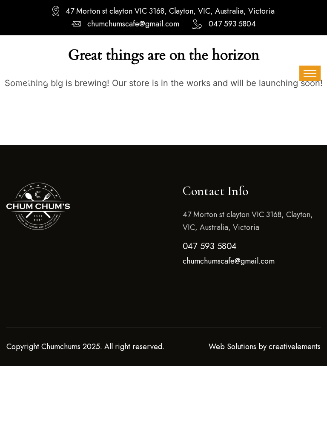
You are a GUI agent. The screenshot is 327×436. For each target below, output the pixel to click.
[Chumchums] (38, 72)
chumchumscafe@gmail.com (133, 23)
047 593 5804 (232, 23)
